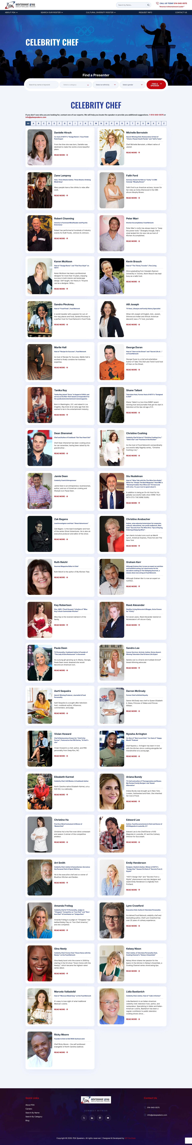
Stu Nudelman (134, 476)
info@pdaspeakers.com (156, 1115)
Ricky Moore (61, 1034)
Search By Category (34, 1116)
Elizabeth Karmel (64, 777)
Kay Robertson (63, 605)
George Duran (134, 347)
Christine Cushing (136, 433)
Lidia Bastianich (135, 991)
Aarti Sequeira (62, 691)
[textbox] (76, 84)
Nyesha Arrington (136, 734)
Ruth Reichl (60, 562)
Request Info (145, 12)
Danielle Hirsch (63, 132)
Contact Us (181, 12)
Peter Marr (132, 218)
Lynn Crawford (135, 905)
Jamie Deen (61, 476)
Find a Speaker (155, 85)
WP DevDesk (130, 1138)
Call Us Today (173, 3)
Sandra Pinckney (64, 304)
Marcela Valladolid (65, 991)
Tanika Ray (60, 390)
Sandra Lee (132, 648)
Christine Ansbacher (138, 519)
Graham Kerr (133, 562)
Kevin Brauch (134, 261)
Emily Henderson (136, 862)
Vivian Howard (62, 734)
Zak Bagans (61, 519)
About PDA (10, 12)
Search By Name (32, 1112)
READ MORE (59, 155)
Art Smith (59, 862)
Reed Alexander (135, 605)
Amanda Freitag (63, 905)
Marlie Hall (60, 347)
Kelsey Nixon (133, 948)
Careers (29, 1108)
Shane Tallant (134, 390)
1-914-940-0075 (156, 114)
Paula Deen (60, 648)
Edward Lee (133, 819)
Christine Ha (61, 819)
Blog (27, 1120)
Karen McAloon (63, 261)
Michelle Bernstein (137, 132)
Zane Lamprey (62, 175)
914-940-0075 (153, 1107)
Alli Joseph (132, 304)
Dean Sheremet (63, 433)
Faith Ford (132, 175)
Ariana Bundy (134, 777)
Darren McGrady (136, 691)
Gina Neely (60, 948)
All (28, 123)
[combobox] (76, 85)
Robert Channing (64, 218)
